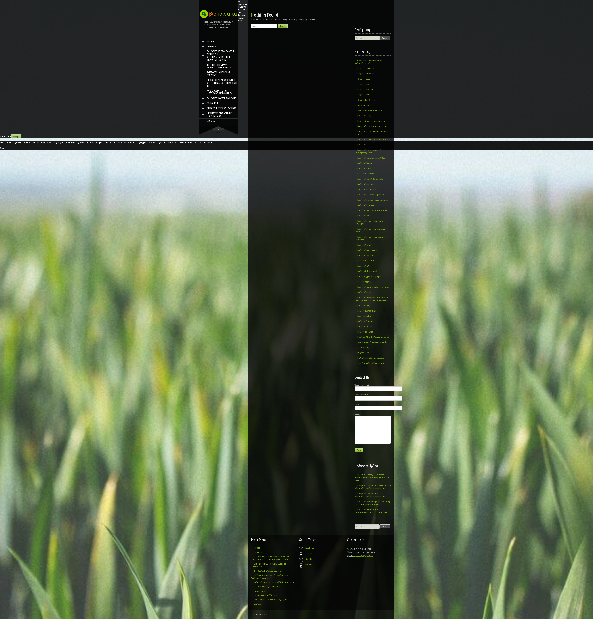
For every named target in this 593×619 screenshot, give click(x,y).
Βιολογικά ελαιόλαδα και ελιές (370, 179)
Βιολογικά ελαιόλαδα (366, 174)
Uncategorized (363, 105)
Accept (16, 137)
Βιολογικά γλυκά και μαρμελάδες (371, 158)
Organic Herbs (363, 79)
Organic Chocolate (365, 68)
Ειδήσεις (211, 120)
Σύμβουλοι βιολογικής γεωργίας (218, 74)
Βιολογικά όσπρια (365, 216)
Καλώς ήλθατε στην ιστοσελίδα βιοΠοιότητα (219, 92)
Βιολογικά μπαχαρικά (366, 205)
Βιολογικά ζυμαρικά (365, 184)
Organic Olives (363, 95)
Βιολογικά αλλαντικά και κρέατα (371, 121)
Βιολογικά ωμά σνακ (366, 261)
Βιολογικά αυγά (364, 145)
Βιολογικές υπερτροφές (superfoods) (373, 287)
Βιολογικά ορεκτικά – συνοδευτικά (372, 210)
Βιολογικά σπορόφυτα (367, 250)
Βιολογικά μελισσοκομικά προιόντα (372, 200)
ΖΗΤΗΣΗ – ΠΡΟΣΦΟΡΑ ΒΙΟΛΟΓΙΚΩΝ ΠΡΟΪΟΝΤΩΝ (219, 66)
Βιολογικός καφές (365, 332)
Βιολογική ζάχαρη (365, 292)
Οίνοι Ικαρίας (363, 348)
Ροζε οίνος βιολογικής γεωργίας (371, 358)
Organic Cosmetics (365, 74)
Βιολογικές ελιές (364, 266)
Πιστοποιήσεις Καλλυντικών (221, 108)
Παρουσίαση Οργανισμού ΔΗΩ (221, 98)
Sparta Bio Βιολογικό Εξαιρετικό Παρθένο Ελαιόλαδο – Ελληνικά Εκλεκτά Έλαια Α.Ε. (372, 477)
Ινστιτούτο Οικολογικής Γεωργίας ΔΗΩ (219, 114)
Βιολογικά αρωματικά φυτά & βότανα (373, 139)
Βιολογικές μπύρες (365, 282)
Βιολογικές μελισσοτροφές (369, 277)
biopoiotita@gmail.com (363, 556)
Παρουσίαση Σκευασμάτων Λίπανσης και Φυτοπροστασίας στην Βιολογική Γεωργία (220, 55)
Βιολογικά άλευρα (365, 116)
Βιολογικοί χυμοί (364, 327)
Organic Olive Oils (365, 89)
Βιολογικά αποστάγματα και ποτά (371, 126)
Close (2, 148)
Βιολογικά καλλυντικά (366, 189)
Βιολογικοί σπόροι (365, 321)
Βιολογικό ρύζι (363, 306)
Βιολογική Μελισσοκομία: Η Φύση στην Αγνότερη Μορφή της (222, 83)
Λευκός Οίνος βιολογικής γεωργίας (372, 342)
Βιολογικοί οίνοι (364, 316)
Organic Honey (363, 84)
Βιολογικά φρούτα (365, 256)
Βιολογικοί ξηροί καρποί (367, 311)
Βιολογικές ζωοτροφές (367, 271)
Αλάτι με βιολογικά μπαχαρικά (370, 110)
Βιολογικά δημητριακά (367, 163)
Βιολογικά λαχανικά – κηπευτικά (370, 195)
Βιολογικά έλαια (364, 168)
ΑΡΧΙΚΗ (210, 41)
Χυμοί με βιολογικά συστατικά (370, 363)
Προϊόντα (212, 46)
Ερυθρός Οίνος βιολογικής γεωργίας (373, 337)
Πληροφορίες (363, 353)
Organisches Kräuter (366, 100)
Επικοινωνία (213, 103)
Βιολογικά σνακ (364, 245)
